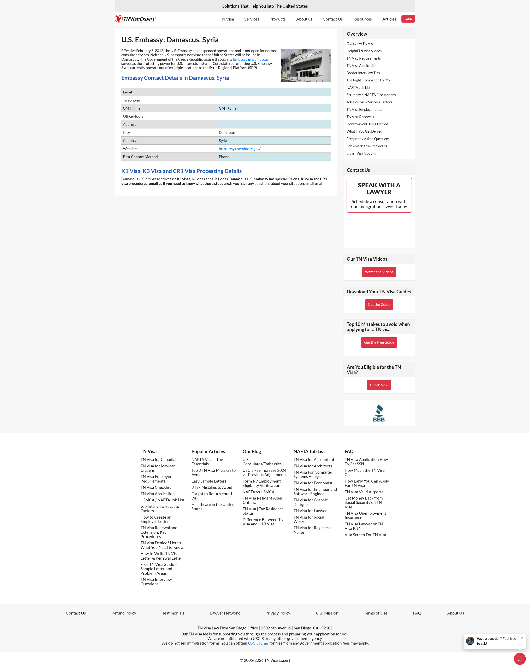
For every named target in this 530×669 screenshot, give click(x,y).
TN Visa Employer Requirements (156, 478)
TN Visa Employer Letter (365, 109)
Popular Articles (208, 451)
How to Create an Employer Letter (156, 519)
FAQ (349, 451)
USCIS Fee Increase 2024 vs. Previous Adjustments (265, 472)
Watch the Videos (379, 272)
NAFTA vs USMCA (259, 491)
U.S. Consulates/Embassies (262, 461)
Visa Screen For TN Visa (365, 534)
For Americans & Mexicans (367, 146)
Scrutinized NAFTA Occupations (371, 95)
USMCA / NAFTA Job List (162, 499)
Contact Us (333, 18)
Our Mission (327, 612)
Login (408, 19)
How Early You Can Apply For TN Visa (367, 483)
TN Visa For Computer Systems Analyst (313, 474)
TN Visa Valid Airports (364, 491)
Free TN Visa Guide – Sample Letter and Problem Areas (159, 569)
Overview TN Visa (361, 43)
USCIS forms (258, 643)
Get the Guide (379, 304)
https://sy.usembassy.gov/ (240, 148)
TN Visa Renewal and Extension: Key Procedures (159, 532)
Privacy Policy (277, 612)
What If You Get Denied (364, 131)
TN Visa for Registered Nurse (313, 529)
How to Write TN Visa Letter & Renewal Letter (161, 555)
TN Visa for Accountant (314, 459)
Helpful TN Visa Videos (364, 51)
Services (251, 18)
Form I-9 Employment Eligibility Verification (262, 483)
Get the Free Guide (379, 342)
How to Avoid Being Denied (367, 124)
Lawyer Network (225, 612)
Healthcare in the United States (213, 506)
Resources (362, 18)
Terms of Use (375, 612)
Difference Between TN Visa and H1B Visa (263, 521)
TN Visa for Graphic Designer (311, 502)
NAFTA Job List (358, 87)
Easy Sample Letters (209, 481)
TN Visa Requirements (364, 58)
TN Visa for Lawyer (310, 510)
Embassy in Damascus (251, 59)
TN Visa (227, 18)
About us (304, 18)
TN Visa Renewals (360, 117)
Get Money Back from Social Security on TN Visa (364, 502)
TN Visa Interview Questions (156, 581)
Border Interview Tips (363, 73)
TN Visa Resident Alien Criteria (262, 500)
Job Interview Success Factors (369, 102)
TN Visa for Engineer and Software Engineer (315, 491)
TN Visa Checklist (156, 487)
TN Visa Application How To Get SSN (366, 461)
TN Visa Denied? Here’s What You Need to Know (162, 544)
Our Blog (252, 451)
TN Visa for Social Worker (309, 519)
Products (278, 18)
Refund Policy (124, 612)
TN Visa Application (361, 65)
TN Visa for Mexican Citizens (158, 468)
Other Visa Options (361, 153)
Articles (389, 18)
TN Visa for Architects (313, 465)
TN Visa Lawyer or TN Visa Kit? (364, 526)
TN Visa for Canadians (160, 459)
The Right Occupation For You (369, 80)
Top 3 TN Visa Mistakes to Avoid (214, 472)
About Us (455, 612)
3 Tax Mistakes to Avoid (212, 487)
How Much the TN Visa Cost (365, 472)
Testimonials (173, 612)
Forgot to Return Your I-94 (213, 495)
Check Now (379, 385)
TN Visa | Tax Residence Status (263, 510)
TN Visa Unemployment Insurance (365, 515)
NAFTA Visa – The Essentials (207, 461)
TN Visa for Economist (313, 482)
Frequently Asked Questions (368, 139)
